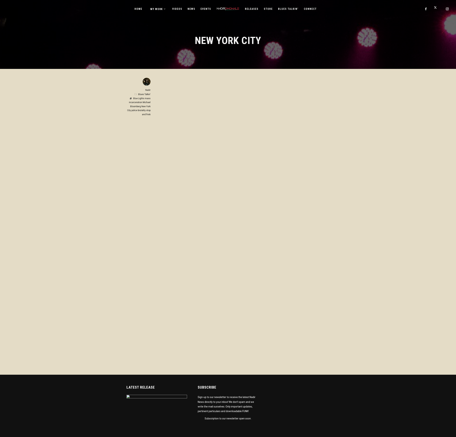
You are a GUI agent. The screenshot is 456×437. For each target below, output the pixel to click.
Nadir (148, 90)
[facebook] (426, 9)
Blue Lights (138, 98)
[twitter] (437, 9)
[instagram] (447, 9)
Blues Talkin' (144, 94)
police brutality (138, 110)
